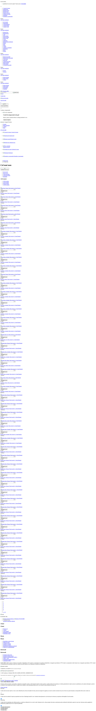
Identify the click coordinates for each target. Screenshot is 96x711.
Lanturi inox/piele (6, 61)
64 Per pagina (6, 183)
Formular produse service (8, 656)
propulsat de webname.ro (40, 675)
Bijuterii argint (6, 10)
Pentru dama (5, 35)
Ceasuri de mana (6, 8)
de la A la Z (5, 171)
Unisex (4, 79)
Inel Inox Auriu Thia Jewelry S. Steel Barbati (10, 219)
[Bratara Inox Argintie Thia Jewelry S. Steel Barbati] (12, 351)
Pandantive (5, 48)
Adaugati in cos (4, 190)
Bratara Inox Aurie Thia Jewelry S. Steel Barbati (11, 425)
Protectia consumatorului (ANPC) (10, 657)
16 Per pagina (6, 181)
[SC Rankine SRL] (5, 91)
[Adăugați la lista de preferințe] (1, 187)
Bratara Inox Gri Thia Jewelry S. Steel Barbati (10, 339)
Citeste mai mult (4, 687)
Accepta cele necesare (5, 707)
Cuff (4, 34)
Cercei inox (5, 59)
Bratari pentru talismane (8, 41)
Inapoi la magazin (7, 119)
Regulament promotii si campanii (10, 646)
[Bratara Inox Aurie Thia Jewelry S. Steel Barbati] (11, 420)
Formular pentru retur (7, 654)
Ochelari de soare (6, 14)
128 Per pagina (6, 184)
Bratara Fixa (5, 32)
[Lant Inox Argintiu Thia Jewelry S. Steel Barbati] (11, 231)
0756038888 (23, 3)
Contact (4, 126)
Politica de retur (6, 642)
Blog (4, 127)
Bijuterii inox (6, 11)
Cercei (4, 39)
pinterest (13, 621)
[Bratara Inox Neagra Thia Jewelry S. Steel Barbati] (11, 343)
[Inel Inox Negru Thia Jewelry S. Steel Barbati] (10, 188)
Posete (4, 70)
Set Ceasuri (5, 22)
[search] (16, 92)
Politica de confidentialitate (8, 647)
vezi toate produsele (5, 19)
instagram (9, 621)
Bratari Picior (6, 33)
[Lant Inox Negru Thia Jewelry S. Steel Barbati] (11, 377)
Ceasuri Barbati (6, 24)
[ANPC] (2, 680)
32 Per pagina (6, 182)
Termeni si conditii (7, 644)
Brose (4, 50)
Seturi (4, 45)
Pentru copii (5, 38)
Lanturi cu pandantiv (7, 47)
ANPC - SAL (6, 658)
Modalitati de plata (7, 632)
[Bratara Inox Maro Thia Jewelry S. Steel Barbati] (11, 360)
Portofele (5, 88)
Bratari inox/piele (6, 56)
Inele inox (5, 60)
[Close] (1, 6)
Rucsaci (4, 71)
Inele (4, 44)
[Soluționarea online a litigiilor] (11, 680)
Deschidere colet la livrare (8, 641)
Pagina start (5, 160)
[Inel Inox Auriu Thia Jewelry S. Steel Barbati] (10, 214)
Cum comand (6, 631)
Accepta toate (3, 709)
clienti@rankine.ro (10, 618)
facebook (5, 621)
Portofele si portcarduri (8, 16)
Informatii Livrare (6, 633)
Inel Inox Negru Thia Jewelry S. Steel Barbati (10, 193)
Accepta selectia (4, 708)
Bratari (4, 43)
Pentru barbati (6, 37)
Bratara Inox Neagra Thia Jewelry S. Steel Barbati (11, 348)
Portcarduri (5, 87)
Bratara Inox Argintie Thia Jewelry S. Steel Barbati (11, 357)
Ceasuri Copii (6, 26)
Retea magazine (6, 125)
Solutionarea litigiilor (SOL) (9, 659)
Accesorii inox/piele (7, 65)
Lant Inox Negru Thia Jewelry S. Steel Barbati (10, 382)
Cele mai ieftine (6, 174)
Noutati (4, 124)
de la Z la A (5, 173)
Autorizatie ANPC (7, 660)
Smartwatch (5, 9)
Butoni (4, 51)
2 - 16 (4, 612)
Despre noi (5, 628)
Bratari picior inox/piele (8, 58)
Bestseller (5, 176)
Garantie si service (7, 643)
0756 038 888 (3, 130)
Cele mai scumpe (6, 175)
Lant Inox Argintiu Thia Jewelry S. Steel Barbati (11, 236)
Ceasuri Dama (6, 25)
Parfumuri (5, 15)
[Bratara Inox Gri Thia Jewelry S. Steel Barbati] (11, 334)
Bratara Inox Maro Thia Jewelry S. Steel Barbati (10, 365)
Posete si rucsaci (6, 13)
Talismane (5, 40)
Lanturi (4, 46)
